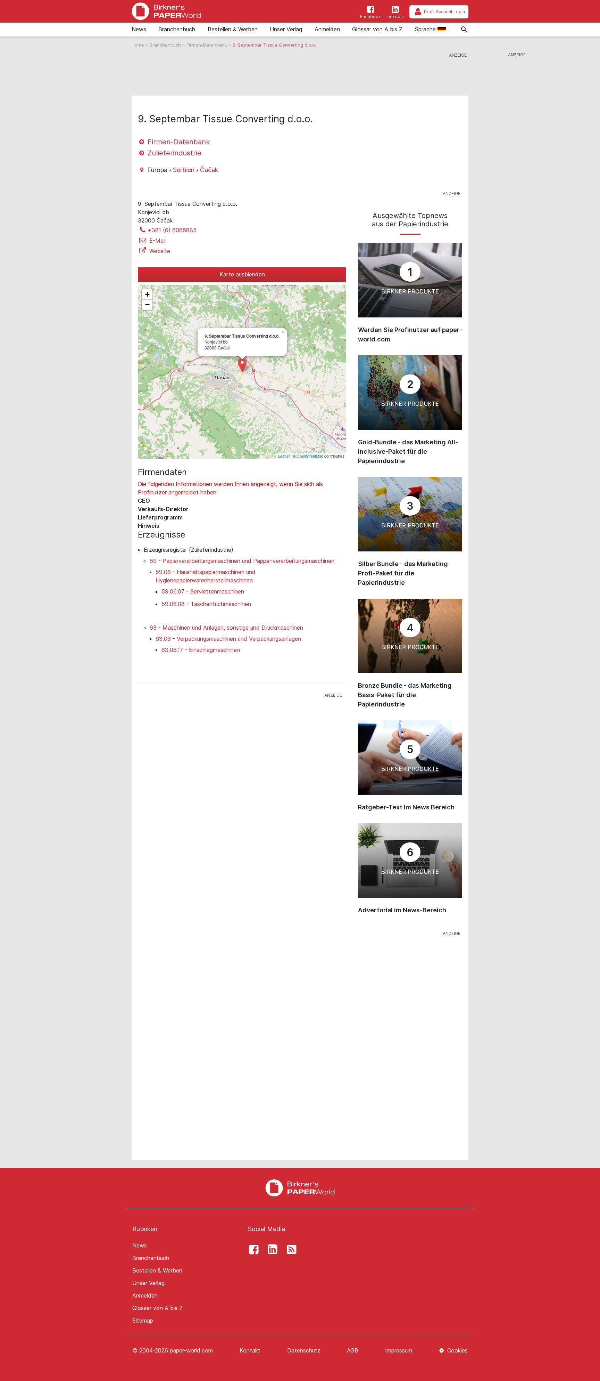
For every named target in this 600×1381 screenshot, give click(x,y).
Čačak (209, 169)
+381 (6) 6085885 (172, 230)
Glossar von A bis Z (377, 29)
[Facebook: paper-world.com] (251, 1249)
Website (159, 251)
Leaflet (284, 456)
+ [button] (147, 294)
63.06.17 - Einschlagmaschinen (200, 649)
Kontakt (250, 1350)
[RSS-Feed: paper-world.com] (289, 1249)
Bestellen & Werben (233, 29)
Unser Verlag (286, 29)
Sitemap (142, 1320)
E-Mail (157, 240)
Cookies (456, 1350)
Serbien (183, 169)
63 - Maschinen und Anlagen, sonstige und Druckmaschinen (226, 627)
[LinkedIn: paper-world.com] (270, 1249)
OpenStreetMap (310, 456)
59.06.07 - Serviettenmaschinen (202, 591)
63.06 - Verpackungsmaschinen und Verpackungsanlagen (228, 638)
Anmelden (327, 29)
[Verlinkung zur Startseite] (166, 11)
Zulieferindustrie (173, 153)
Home (138, 45)
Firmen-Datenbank (207, 45)
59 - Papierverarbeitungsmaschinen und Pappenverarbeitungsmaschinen (242, 560)
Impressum (398, 1350)
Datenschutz (303, 1350)
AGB (352, 1350)
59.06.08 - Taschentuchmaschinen (206, 603)
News (139, 29)
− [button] (147, 304)
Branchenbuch (176, 29)
